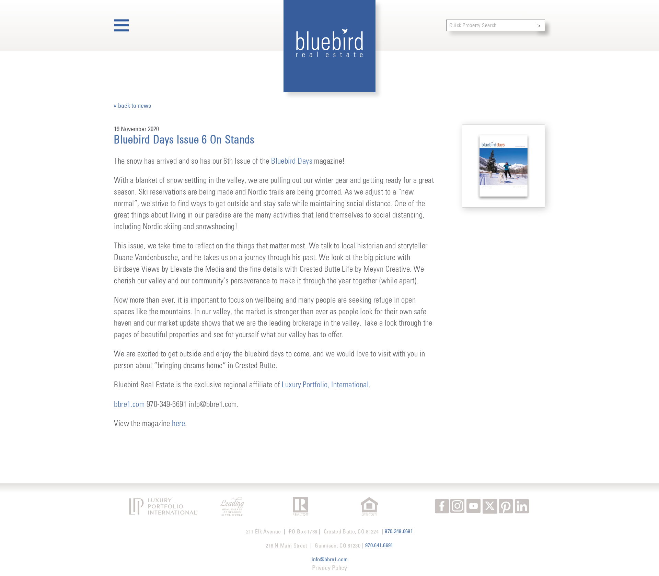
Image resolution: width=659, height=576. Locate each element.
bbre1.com (129, 405)
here (178, 424)
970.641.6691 (379, 545)
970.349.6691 (399, 531)
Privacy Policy (329, 568)
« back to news (132, 105)
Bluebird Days (291, 161)
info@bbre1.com (330, 559)
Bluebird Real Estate (330, 46)
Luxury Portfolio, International (324, 385)
